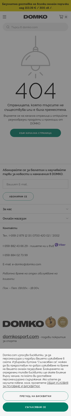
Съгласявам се (35, 406)
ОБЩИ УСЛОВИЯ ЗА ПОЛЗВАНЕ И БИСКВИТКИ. (35, 384)
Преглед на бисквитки (35, 396)
